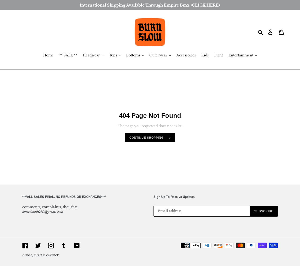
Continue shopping (146, 137)
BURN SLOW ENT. (46, 255)
